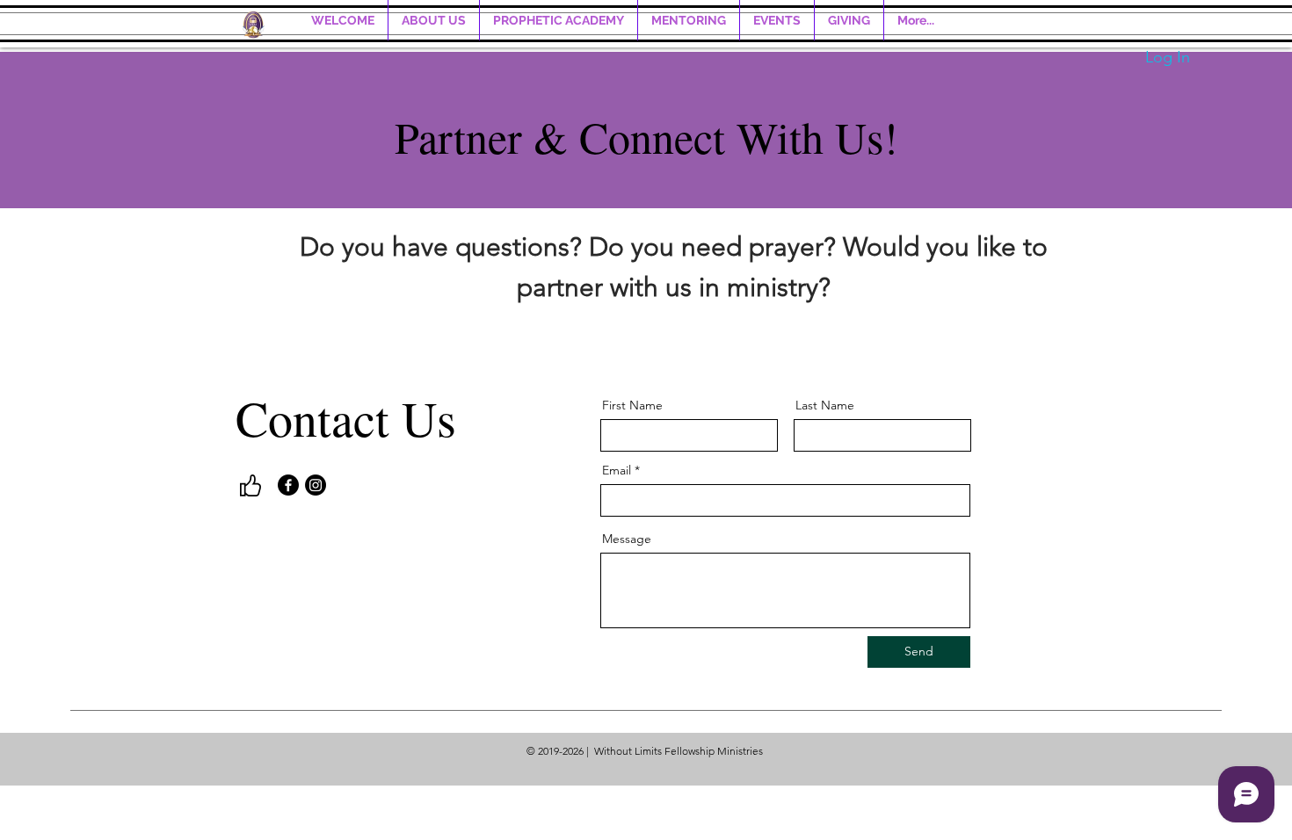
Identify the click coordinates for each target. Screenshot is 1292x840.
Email (616, 470)
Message (626, 538)
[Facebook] (288, 485)
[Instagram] (315, 485)
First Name (632, 405)
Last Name (824, 405)
